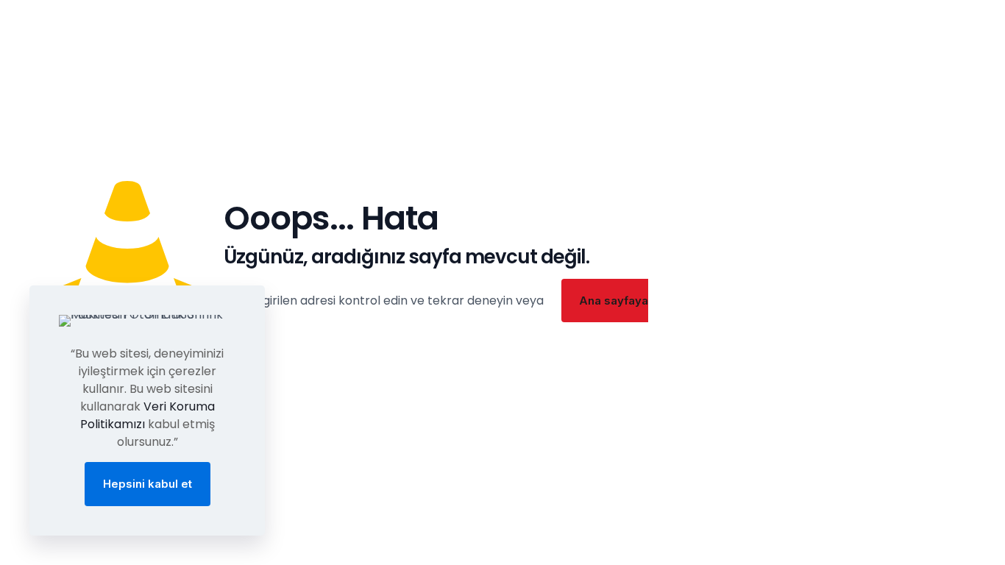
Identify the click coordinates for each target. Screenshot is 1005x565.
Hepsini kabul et (147, 484)
